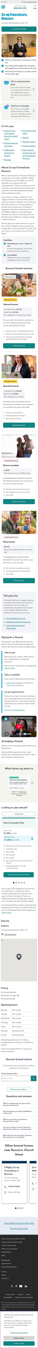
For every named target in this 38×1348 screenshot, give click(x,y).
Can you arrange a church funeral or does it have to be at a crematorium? (17, 1128)
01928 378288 (20, 29)
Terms (28, 1294)
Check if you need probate (14, 710)
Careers (4, 1272)
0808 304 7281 (20, 8)
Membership (5, 1260)
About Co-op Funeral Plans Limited (13, 1239)
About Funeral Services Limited (11, 1242)
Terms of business (19, 1228)
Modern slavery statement (24, 1297)
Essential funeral (19, 425)
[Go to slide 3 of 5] (19, 882)
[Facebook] (16, 1286)
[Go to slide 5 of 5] (24, 882)
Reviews (7, 160)
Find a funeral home (30, 2)
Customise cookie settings (19, 1333)
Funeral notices (29, 146)
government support (14, 683)
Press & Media (6, 1252)
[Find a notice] (33, 1078)
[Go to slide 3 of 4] (20, 1208)
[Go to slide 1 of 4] (15, 1208)
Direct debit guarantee (9, 1267)
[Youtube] (20, 1286)
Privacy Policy (10, 1294)
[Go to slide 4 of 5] (21, 882)
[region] (19, 1329)
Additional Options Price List (18, 622)
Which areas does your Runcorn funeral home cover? (15, 1120)
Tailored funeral (19, 346)
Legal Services (6, 1263)
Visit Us (26, 137)
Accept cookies (19, 1343)
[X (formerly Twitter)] (12, 1286)
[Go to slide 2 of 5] (16, 882)
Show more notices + (19, 1089)
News (3, 1255)
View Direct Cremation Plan (18, 875)
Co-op (3, 2)
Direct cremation (19, 502)
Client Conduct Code (8, 1245)
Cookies (20, 1294)
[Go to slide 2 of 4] (18, 1208)
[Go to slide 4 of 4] (22, 1208)
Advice (3, 1275)
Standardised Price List (15, 618)
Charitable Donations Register (19, 1223)
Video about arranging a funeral (9, 153)
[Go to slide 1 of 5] (13, 882)
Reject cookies (19, 1338)
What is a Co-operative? (9, 1249)
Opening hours (29, 142)
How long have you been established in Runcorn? (17, 1112)
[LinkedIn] (26, 1286)
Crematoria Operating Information (15, 626)
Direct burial (19, 581)
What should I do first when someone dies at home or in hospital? (17, 1136)
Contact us (5, 1278)
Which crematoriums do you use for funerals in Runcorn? (16, 1104)
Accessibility (8, 1297)
